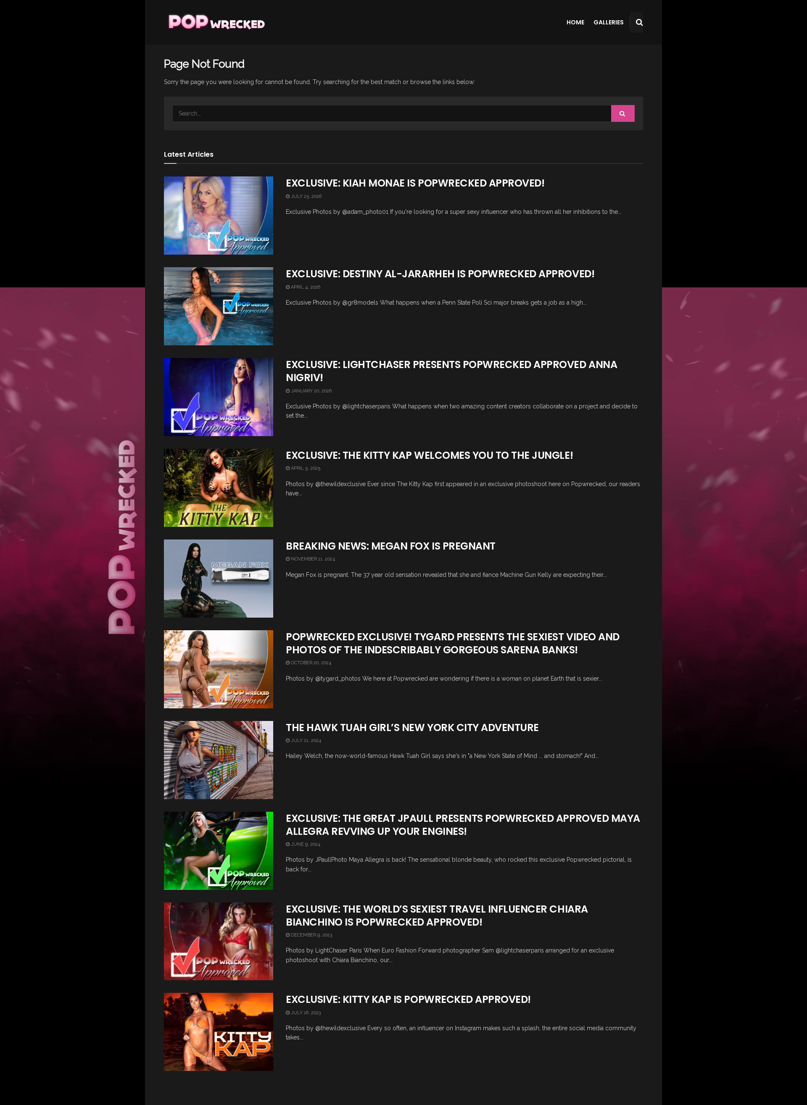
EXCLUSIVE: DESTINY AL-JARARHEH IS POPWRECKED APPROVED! (440, 274)
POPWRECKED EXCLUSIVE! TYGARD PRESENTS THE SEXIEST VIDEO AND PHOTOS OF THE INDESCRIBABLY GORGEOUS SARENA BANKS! (453, 643)
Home (575, 22)
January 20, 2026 (311, 391)
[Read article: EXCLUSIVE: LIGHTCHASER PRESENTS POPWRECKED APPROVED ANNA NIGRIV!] (218, 397)
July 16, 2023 (305, 1013)
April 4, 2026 (305, 287)
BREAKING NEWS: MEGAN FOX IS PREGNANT (391, 546)
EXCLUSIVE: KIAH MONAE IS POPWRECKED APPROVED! (415, 183)
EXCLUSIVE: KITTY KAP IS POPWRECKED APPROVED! (408, 999)
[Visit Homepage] (216, 22)
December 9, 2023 (311, 935)
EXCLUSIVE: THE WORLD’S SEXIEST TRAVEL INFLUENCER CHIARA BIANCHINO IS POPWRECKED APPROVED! (437, 915)
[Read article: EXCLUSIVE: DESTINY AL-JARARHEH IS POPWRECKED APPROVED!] (218, 306)
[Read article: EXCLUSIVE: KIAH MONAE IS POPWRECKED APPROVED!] (218, 215)
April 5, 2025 (305, 468)
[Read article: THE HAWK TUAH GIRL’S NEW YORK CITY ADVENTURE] (218, 760)
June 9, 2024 (305, 844)
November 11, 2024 (312, 559)
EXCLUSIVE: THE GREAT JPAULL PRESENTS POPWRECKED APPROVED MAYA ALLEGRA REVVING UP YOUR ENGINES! (463, 824)
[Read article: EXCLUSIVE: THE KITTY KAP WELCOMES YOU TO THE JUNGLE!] (218, 488)
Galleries (608, 22)
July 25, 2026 (306, 196)
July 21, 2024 (305, 740)
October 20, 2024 (310, 663)
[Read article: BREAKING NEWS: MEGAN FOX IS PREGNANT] (218, 578)
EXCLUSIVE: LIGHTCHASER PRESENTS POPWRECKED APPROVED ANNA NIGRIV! (451, 371)
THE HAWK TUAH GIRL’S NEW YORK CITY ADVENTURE (412, 727)
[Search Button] (639, 22)
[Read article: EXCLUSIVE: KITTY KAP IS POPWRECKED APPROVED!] (218, 1032)
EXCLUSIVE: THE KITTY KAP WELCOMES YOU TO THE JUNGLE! (429, 455)
